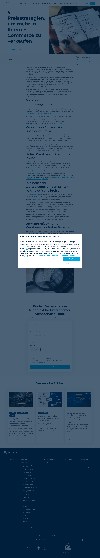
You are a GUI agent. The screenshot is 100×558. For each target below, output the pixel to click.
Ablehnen (54, 259)
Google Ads (25, 250)
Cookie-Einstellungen (70, 264)
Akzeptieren (72, 259)
